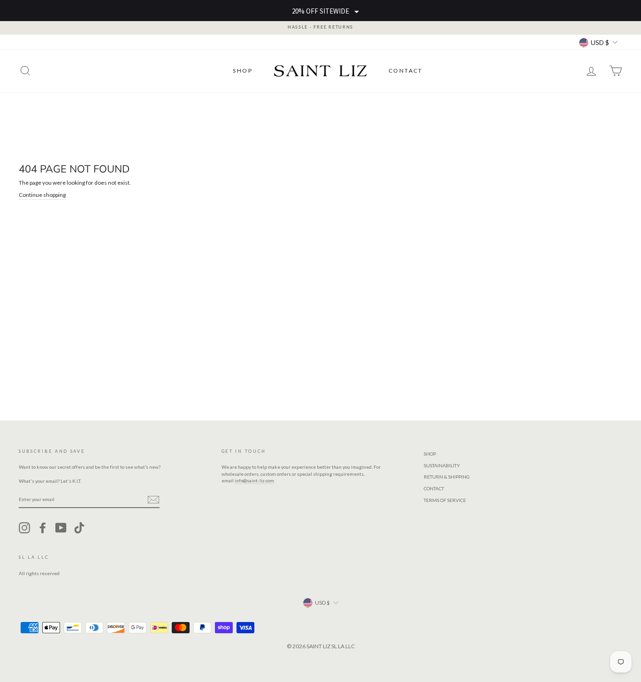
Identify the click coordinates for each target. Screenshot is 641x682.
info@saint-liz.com (254, 480)
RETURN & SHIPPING (447, 477)
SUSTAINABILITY (442, 465)
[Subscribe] (153, 499)
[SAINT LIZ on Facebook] (42, 527)
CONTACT (406, 70)
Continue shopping (42, 194)
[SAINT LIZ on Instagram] (24, 527)
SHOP (242, 70)
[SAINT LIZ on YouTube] (61, 527)
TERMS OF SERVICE (445, 500)
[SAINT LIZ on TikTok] (79, 527)
